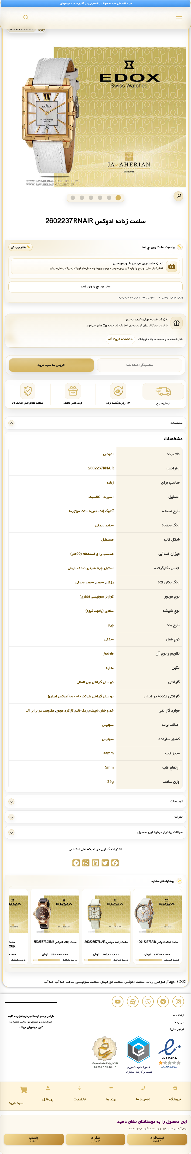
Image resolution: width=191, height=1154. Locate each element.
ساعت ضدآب (64, 982)
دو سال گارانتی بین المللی (95, 682)
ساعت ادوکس (134, 982)
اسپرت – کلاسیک (101, 497)
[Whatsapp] (148, 1001)
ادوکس (108, 454)
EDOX (181, 982)
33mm (108, 753)
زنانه (110, 482)
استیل (109, 568)
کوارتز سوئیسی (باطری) (97, 596)
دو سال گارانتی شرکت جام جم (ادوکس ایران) (81, 696)
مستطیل (107, 539)
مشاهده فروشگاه (120, 339)
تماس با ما (143, 1099)
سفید (100, 582)
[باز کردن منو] (179, 18)
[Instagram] (178, 1001)
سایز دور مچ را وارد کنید (95, 286)
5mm (109, 767)
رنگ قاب (81, 710)
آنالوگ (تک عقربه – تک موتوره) (91, 511)
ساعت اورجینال (111, 982)
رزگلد (110, 582)
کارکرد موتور (65, 710)
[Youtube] (117, 1001)
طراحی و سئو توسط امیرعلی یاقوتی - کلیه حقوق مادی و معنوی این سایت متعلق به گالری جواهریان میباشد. (31, 1021)
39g (110, 782)
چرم (111, 625)
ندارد (110, 668)
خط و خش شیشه (101, 710)
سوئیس (108, 725)
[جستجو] (26, 17)
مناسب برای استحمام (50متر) (92, 554)
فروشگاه (175, 1099)
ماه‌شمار (108, 653)
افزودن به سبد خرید (51, 365)
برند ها (111, 1099)
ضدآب (49, 982)
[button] (178, 196)
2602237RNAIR (101, 468)
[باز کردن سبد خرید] (23, 1090)
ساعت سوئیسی (87, 982)
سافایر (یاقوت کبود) (99, 611)
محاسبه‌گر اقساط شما (139, 365)
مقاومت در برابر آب (40, 710)
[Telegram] (163, 1001)
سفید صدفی (104, 525)
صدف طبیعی (76, 568)
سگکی (109, 639)
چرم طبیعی (94, 568)
